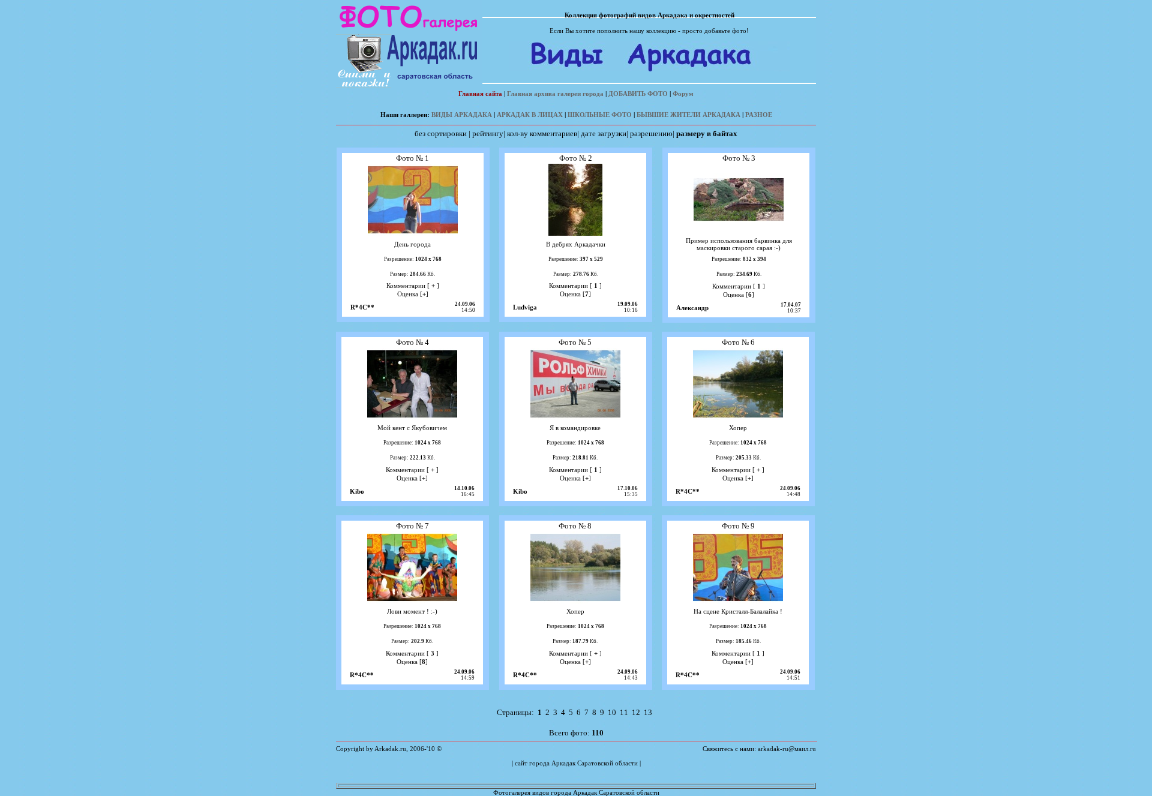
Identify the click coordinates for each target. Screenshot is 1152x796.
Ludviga (525, 307)
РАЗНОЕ (758, 114)
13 (648, 712)
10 (612, 712)
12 (636, 712)
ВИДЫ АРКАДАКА (461, 114)
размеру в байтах (706, 133)
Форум (683, 93)
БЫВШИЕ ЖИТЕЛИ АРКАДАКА (688, 114)
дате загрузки (603, 133)
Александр (692, 307)
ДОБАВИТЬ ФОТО (638, 93)
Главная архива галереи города (555, 93)
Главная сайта (480, 93)
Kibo (357, 491)
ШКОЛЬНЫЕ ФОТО (600, 114)
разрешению (651, 133)
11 (624, 712)
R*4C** (362, 307)
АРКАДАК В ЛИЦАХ (530, 114)
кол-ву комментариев (542, 133)
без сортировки (441, 133)
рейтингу (487, 133)
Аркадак (563, 763)
